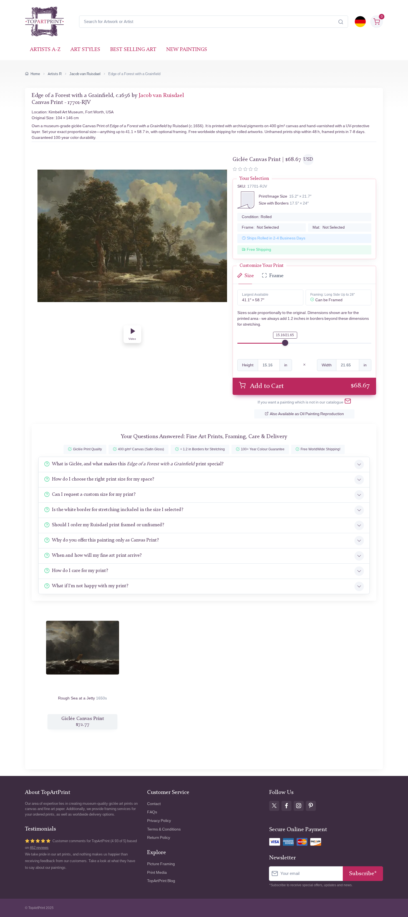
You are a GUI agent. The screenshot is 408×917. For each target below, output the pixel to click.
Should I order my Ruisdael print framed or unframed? (108, 525)
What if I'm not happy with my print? (90, 586)
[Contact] (347, 402)
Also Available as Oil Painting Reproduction (307, 414)
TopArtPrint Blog (161, 880)
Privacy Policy (159, 820)
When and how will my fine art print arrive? (97, 555)
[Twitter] (274, 806)
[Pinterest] (311, 806)
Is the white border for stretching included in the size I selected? (117, 509)
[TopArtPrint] (44, 21)
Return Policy (158, 837)
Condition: (257, 216)
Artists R (55, 74)
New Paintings (186, 49)
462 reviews (39, 848)
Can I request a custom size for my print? (93, 494)
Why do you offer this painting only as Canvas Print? (105, 540)
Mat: (329, 227)
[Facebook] (286, 806)
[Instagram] (299, 806)
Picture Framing (161, 864)
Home (35, 74)
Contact (154, 803)
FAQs (152, 812)
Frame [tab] (276, 276)
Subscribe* (363, 874)
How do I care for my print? (80, 570)
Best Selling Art (133, 49)
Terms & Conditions (164, 829)
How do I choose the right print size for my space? (103, 479)
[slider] (285, 343)
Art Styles (85, 49)
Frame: (260, 227)
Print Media (157, 872)
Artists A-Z (45, 49)
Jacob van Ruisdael (84, 74)
